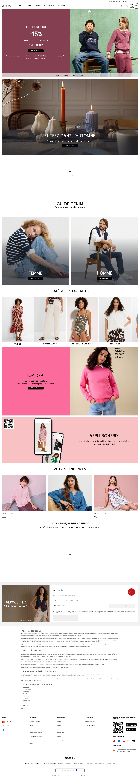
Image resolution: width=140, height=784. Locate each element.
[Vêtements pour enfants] (36, 43)
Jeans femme (26, 691)
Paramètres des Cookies (64, 763)
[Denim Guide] (35, 251)
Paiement (31, 729)
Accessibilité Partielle (35, 763)
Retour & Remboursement (35, 732)
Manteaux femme (27, 696)
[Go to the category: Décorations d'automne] (70, 117)
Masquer (23, 708)
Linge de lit (25, 698)
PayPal (8, 734)
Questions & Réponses (34, 721)
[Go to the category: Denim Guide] (70, 205)
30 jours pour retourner (128, 1)
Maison (83, 75)
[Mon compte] (127, 6)
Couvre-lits (25, 705)
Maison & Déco (60, 732)
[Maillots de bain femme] (82, 321)
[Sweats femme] (36, 381)
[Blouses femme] (115, 321)
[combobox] (109, 6)
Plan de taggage (61, 740)
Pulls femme (26, 687)
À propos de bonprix (90, 721)
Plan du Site (88, 763)
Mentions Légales (78, 763)
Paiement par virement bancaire (14, 738)
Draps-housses (26, 700)
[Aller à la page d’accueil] (10, 5)
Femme (57, 75)
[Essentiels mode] (24, 496)
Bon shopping (35, 51)
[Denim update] (70, 496)
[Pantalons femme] (50, 321)
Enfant (74, 75)
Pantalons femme (27, 689)
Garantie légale (111, 763)
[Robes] (18, 321)
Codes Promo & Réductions (36, 736)
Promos (59, 736)
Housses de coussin (27, 703)
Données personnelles (95, 613)
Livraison (31, 725)
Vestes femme (26, 694)
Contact (31, 743)
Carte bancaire (10, 730)
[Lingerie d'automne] (116, 496)
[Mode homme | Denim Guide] (104, 251)
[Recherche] (121, 6)
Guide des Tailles (33, 740)
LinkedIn (66, 667)
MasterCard (9, 722)
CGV (26, 763)
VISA (8, 726)
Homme (66, 75)
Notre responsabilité (90, 725)
